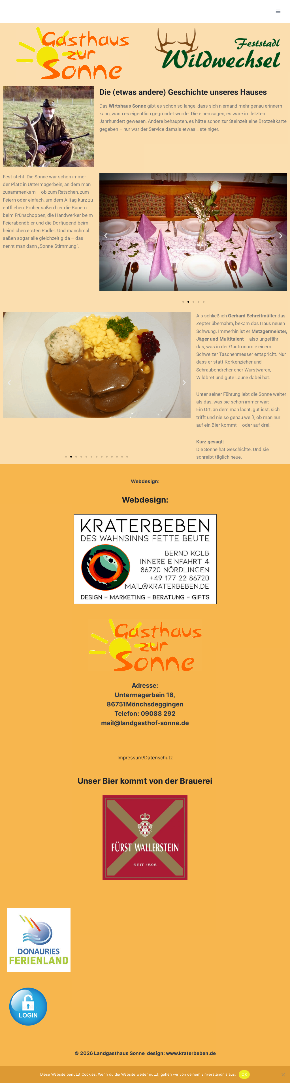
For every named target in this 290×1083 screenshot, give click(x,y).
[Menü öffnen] (278, 11)
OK (244, 1074)
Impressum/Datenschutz (145, 758)
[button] (105, 235)
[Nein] (283, 1074)
